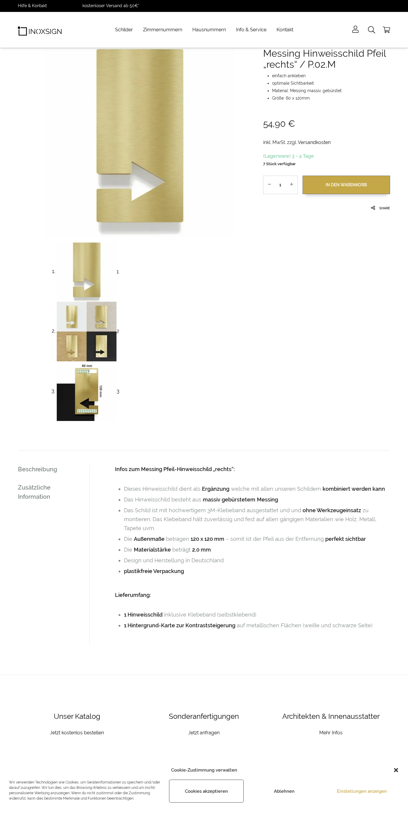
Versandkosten (314, 142)
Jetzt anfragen (204, 733)
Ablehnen (284, 791)
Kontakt (285, 29)
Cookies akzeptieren (206, 791)
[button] (396, 770)
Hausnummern (209, 29)
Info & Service (251, 29)
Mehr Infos (331, 733)
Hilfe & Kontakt (32, 5)
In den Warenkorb (346, 184)
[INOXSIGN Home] (40, 30)
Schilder (124, 29)
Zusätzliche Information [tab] (34, 492)
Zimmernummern (162, 29)
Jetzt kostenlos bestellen (77, 733)
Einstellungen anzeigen (362, 791)
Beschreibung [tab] (37, 469)
